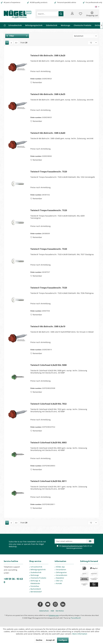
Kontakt (59, 583)
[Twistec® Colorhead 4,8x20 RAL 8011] (18, 493)
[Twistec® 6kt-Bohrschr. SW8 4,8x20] (18, 67)
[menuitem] (92, 13)
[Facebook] (40, 604)
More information (79, 634)
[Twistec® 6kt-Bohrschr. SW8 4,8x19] (18, 338)
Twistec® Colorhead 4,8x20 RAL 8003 (48, 442)
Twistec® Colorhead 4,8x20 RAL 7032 (48, 404)
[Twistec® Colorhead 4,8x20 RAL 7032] (18, 415)
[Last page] (16, 43)
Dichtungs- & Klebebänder (35, 582)
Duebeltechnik (36, 572)
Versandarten (61, 569)
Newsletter (60, 578)
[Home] (5, 25)
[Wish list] (80, 15)
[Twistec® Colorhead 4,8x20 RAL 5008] (18, 377)
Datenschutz (44, 611)
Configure (63, 640)
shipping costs (54, 615)
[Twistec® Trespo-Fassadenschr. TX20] (18, 183)
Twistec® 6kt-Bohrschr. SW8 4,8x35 (47, 94)
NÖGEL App (60, 567)
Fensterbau (35, 586)
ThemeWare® (76, 618)
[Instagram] (55, 604)
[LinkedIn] (62, 604)
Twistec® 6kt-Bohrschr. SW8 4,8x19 (47, 326)
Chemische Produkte (38, 578)
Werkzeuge (35, 575)
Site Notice (60, 611)
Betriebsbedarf (36, 592)
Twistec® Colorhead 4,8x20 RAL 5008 (48, 365)
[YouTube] (47, 604)
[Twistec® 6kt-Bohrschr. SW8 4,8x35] (18, 106)
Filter (11, 36)
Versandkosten (61, 575)
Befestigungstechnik (38, 569)
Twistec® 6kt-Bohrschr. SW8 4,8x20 (47, 55)
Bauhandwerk (36, 589)
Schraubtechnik (36, 567)
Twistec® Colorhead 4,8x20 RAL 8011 (48, 481)
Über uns (59, 581)
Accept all (50, 640)
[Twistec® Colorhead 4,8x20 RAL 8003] (18, 454)
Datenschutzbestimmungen (72, 546)
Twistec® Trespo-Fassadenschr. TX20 (48, 171)
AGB (52, 611)
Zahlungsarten (61, 572)
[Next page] (11, 43)
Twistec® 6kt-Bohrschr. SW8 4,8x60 (47, 133)
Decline (39, 640)
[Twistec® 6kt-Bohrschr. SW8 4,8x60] (18, 145)
